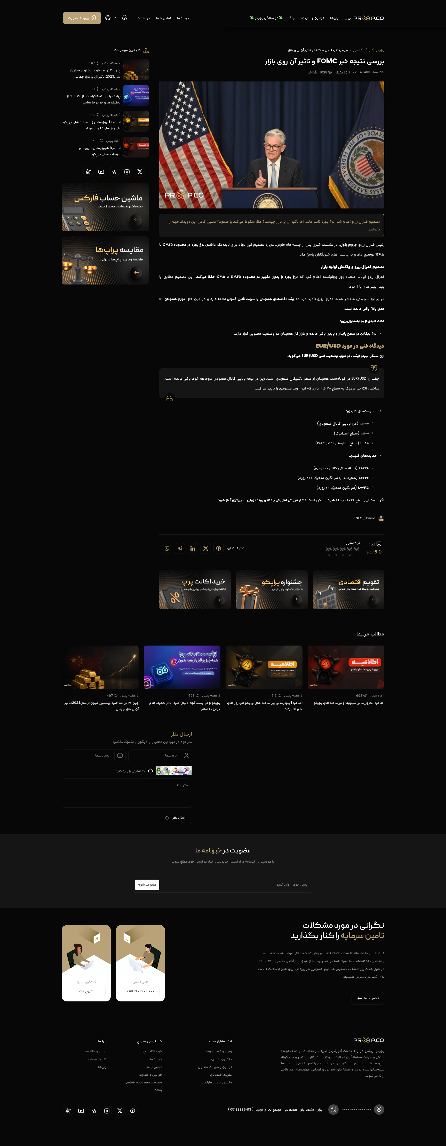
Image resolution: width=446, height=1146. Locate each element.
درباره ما (183, 18)
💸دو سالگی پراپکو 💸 (266, 17)
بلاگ (292, 17)
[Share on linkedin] (193, 548)
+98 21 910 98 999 (140, 991)
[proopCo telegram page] (114, 172)
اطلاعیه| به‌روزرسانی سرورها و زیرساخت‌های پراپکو (100, 150)
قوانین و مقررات (150, 1074)
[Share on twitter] (206, 548)
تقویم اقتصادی (221, 1074)
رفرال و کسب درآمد (218, 1051)
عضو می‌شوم (147, 884)
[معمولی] (342, 549)
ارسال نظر (179, 817)
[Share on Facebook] (218, 548)
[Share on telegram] (180, 548)
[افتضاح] (356, 549)
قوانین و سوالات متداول (215, 1066)
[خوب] (335, 549)
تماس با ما (163, 18)
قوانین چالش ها (312, 17)
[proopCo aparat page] (88, 172)
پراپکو (380, 49)
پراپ (348, 17)
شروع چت (86, 991)
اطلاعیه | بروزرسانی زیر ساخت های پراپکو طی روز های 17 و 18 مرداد (92, 125)
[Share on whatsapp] (167, 548)
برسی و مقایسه (96, 1051)
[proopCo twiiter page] (140, 172)
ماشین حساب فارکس (217, 1082)
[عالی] (329, 549)
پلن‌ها (334, 17)
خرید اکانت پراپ (151, 1051)
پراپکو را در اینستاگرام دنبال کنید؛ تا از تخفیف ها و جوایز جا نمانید (94, 99)
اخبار (356, 49)
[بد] (349, 549)
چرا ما (146, 18)
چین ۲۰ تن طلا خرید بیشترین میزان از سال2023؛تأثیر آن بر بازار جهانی (95, 73)
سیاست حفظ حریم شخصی (143, 1082)
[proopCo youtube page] (101, 172)
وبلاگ (158, 1090)
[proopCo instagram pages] (127, 172)
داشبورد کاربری (221, 1059)
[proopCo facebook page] (133, 1111)
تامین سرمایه (97, 1059)
